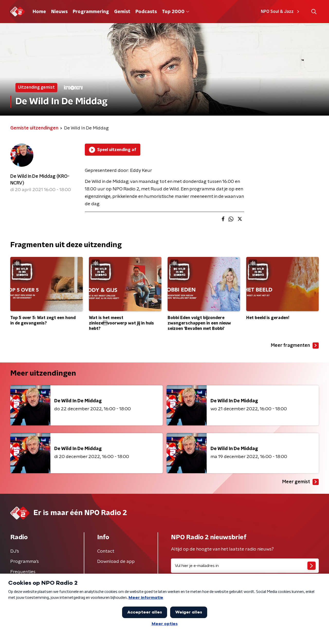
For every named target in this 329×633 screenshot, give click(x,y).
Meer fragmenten (290, 345)
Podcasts (146, 12)
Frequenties (22, 572)
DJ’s (14, 551)
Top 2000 (173, 12)
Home (39, 12)
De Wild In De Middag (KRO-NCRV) (39, 179)
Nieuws (59, 12)
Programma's (24, 561)
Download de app (116, 561)
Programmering (91, 12)
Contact (105, 551)
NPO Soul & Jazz (277, 12)
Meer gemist (296, 482)
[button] (314, 11)
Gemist (122, 12)
